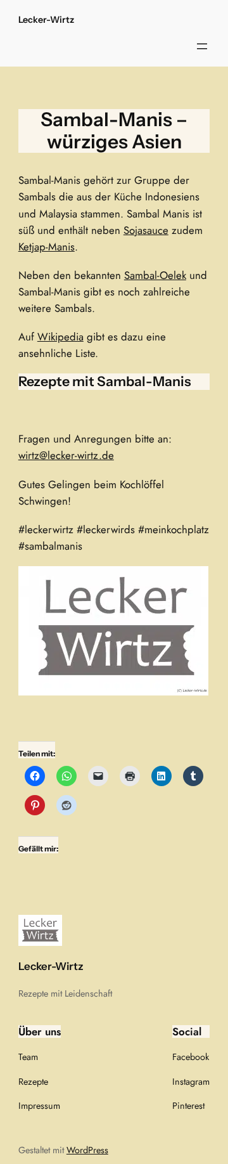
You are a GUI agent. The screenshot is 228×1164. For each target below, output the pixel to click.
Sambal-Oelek (155, 275)
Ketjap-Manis (46, 246)
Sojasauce (146, 230)
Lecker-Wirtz (46, 19)
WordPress (87, 1150)
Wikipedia (60, 336)
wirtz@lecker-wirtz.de (66, 455)
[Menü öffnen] (202, 46)
